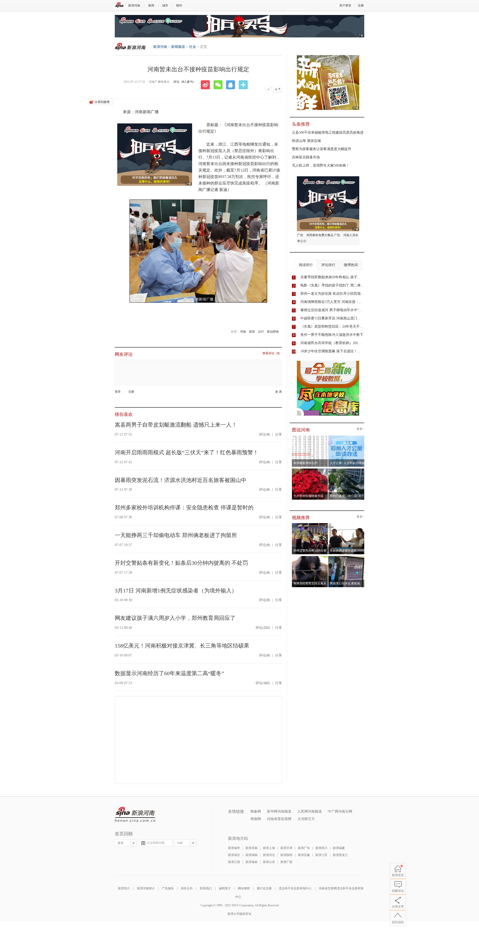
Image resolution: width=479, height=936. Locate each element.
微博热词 (351, 265)
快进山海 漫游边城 (306, 141)
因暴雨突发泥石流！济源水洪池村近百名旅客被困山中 (180, 480)
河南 (243, 331)
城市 (165, 5)
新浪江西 (234, 862)
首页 (120, 843)
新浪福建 (339, 848)
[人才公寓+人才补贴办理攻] (346, 437)
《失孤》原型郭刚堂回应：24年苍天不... (331, 326)
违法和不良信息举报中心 (295, 888)
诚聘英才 (225, 888)
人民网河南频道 (309, 811)
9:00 (179, 843)
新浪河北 (269, 855)
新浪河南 (134, 5)
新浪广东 (304, 848)
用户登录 (345, 5)
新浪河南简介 (146, 888)
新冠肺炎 (273, 331)
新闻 (151, 5)
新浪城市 (234, 848)
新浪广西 (286, 862)
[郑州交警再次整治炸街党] (310, 524)
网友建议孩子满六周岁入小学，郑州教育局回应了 (175, 618)
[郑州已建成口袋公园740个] (346, 470)
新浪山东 (269, 862)
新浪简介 (124, 888)
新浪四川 (321, 848)
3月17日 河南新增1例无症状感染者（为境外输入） (176, 590)
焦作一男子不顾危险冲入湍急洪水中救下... (333, 335)
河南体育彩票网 (279, 819)
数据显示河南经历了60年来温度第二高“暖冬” (169, 673)
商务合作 (187, 888)
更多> (360, 429)
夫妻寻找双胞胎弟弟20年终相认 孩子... (330, 277)
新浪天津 (286, 848)
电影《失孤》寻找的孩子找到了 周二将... (332, 285)
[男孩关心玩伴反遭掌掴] (346, 557)
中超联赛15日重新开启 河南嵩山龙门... (330, 318)
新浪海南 (251, 862)
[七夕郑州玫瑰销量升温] (310, 470)
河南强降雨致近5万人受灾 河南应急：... (331, 302)
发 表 (278, 391)
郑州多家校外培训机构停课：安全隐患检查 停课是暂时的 (184, 507)
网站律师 (244, 888)
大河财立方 (306, 819)
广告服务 (168, 888)
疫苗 (252, 331)
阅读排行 (306, 265)
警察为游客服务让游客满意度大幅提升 (321, 149)
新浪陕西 (286, 855)
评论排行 (328, 265)
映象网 (255, 811)
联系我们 (206, 888)
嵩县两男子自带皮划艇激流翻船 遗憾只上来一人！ (176, 425)
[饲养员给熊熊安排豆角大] (310, 557)
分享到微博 (102, 102)
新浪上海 (269, 848)
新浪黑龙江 (340, 855)
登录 (118, 391)
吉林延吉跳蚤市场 (306, 157)
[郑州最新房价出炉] (310, 437)
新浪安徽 (304, 855)
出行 (261, 331)
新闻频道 (178, 47)
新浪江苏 (321, 855)
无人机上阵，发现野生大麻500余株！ (321, 165)
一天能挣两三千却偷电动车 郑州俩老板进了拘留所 (176, 535)
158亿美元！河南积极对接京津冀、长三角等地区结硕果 (182, 646)
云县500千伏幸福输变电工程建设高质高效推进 (327, 132)
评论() (264, 434)
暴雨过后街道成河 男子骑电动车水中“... (331, 310)
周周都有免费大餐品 (319, 235)
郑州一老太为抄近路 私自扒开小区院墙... (332, 293)
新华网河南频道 (279, 811)
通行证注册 (264, 888)
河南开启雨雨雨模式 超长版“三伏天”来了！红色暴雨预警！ (186, 452)
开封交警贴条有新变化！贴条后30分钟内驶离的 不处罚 (181, 563)
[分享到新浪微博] (207, 84)
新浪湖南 (251, 855)
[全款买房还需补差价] (346, 524)
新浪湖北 (234, 855)
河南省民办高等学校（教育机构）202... (330, 343)
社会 (192, 47)
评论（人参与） (184, 82)
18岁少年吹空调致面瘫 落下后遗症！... (330, 351)
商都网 (255, 819)
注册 (361, 5)
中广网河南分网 (340, 811)
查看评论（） (272, 353)
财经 (179, 5)
